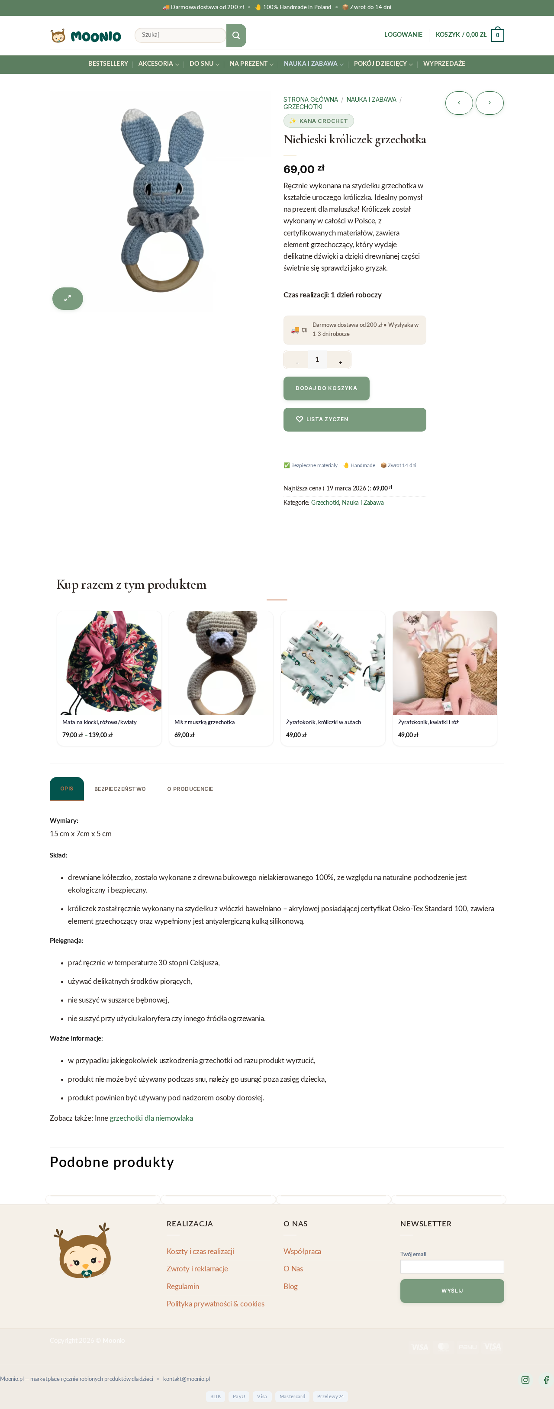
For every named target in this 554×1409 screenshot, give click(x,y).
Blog (290, 1286)
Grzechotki (302, 106)
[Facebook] (546, 1380)
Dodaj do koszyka (327, 388)
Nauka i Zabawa (311, 64)
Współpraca (302, 1251)
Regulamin (183, 1286)
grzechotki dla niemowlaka (151, 1118)
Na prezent (249, 64)
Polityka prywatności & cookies (215, 1304)
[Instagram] (525, 1380)
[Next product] (459, 103)
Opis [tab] (67, 788)
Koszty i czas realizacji (200, 1251)
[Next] (499, 1203)
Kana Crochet (324, 120)
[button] (403, 35)
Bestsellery (108, 64)
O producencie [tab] (190, 789)
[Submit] (236, 35)
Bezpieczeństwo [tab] (120, 789)
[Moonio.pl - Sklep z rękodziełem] (86, 35)
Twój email (413, 1254)
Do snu (202, 64)
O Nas (293, 1269)
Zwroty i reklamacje (197, 1269)
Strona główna (310, 99)
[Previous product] (490, 103)
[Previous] (52, 1203)
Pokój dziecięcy (380, 64)
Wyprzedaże (444, 64)
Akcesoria (155, 64)
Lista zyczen (322, 419)
